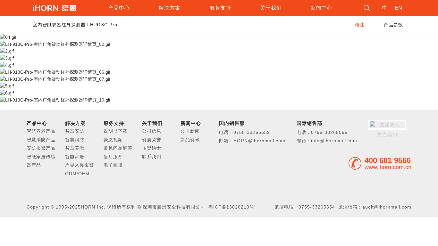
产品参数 (393, 24)
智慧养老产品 (41, 131)
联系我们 (151, 156)
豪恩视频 (113, 139)
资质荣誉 (151, 139)
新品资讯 (190, 139)
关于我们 (271, 8)
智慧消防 (74, 139)
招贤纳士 (151, 148)
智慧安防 (74, 131)
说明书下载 (116, 131)
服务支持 (220, 8)
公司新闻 (190, 131)
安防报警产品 (41, 148)
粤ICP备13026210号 (231, 206)
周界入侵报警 (79, 165)
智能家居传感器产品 (41, 161)
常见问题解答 (118, 148)
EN (398, 8)
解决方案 (170, 8)
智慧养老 (74, 148)
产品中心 (119, 8)
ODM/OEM (77, 173)
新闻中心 (322, 8)
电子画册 (113, 165)
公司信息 (151, 131)
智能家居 (74, 156)
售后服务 (113, 156)
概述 (360, 24)
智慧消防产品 (41, 139)
